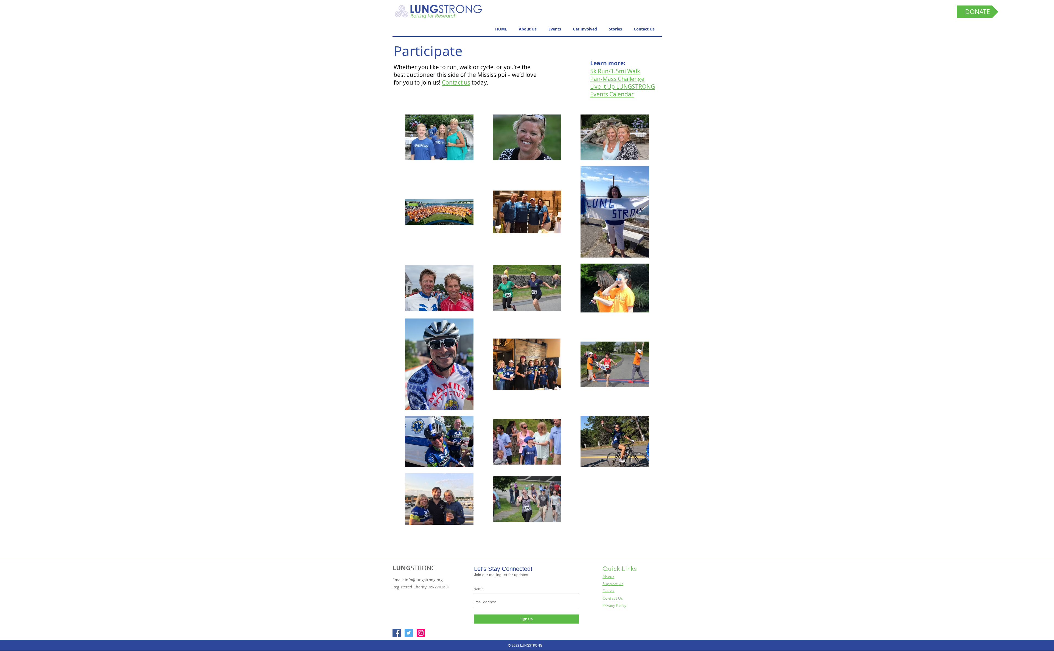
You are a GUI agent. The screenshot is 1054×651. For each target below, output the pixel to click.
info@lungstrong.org (424, 579)
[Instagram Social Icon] (421, 633)
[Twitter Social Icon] (409, 633)
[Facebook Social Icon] (397, 633)
